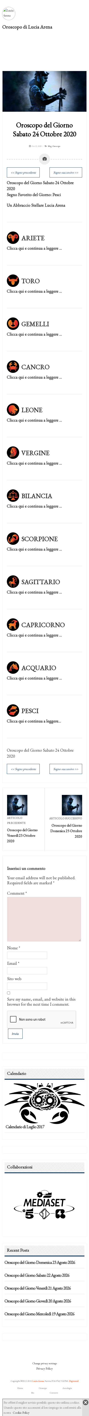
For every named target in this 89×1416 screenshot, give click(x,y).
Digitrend (74, 1380)
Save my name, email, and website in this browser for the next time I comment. (41, 1001)
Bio (32, 1392)
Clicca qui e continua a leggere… (34, 721)
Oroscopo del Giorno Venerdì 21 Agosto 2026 (38, 1288)
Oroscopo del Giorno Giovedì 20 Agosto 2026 (38, 1301)
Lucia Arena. (38, 1380)
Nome (12, 948)
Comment (17, 893)
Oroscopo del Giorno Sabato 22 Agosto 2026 (37, 1275)
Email (12, 963)
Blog (50, 146)
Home (20, 1388)
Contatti (54, 1392)
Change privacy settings (44, 1363)
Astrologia (67, 1388)
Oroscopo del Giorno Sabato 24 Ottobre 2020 (44, 129)
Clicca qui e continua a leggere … (34, 248)
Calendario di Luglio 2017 (25, 1126)
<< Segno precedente (23, 172)
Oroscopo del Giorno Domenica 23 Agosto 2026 (40, 1262)
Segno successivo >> (65, 172)
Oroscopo (56, 146)
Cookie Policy (21, 1412)
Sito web (14, 978)
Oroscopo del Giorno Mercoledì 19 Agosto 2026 (39, 1313)
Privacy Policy (44, 1368)
